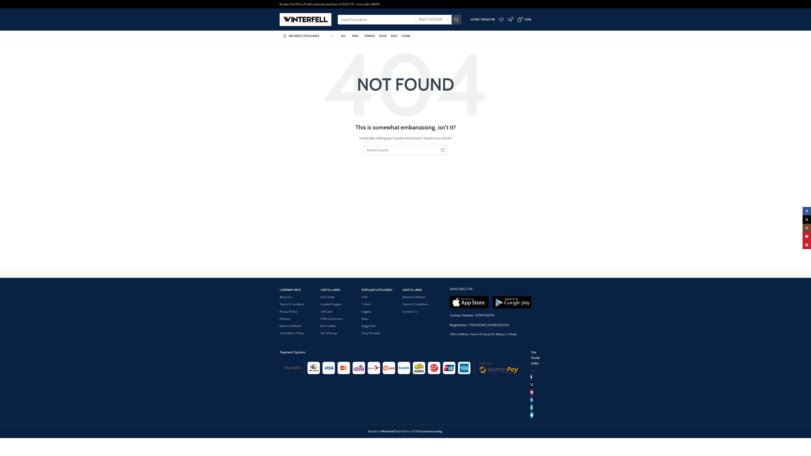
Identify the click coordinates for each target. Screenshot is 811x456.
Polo (365, 297)
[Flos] (513, 273)
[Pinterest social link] (531, 392)
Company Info (290, 290)
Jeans (365, 319)
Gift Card (326, 312)
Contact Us (409, 312)
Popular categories (377, 290)
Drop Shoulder (371, 333)
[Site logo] (305, 19)
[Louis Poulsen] (370, 273)
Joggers (366, 312)
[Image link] (401, 367)
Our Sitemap (329, 333)
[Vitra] (298, 273)
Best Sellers (328, 326)
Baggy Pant (369, 326)
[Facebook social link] (531, 377)
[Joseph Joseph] (441, 273)
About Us (286, 297)
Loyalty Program (331, 304)
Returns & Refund (413, 297)
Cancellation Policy (292, 333)
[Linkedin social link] (531, 400)
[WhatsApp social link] (531, 407)
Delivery (285, 319)
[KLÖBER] (405, 273)
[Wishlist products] (501, 19)
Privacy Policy (288, 312)
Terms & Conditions (415, 304)
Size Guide (328, 297)
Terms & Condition (292, 304)
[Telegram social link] (531, 415)
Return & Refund (290, 326)
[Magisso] (333, 273)
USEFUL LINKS (330, 290)
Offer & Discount (332, 319)
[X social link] (531, 384)
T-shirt (366, 304)
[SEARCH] (456, 19)
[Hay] (477, 273)
